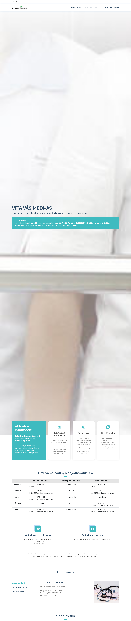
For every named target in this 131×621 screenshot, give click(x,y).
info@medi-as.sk (18, 2)
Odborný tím (108, 7)
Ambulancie (98, 7)
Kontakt (116, 7)
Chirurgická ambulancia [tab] (20, 587)
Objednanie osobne (93, 535)
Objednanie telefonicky (38, 535)
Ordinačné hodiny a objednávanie (81, 7)
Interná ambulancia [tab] (19, 583)
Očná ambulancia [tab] (18, 592)
